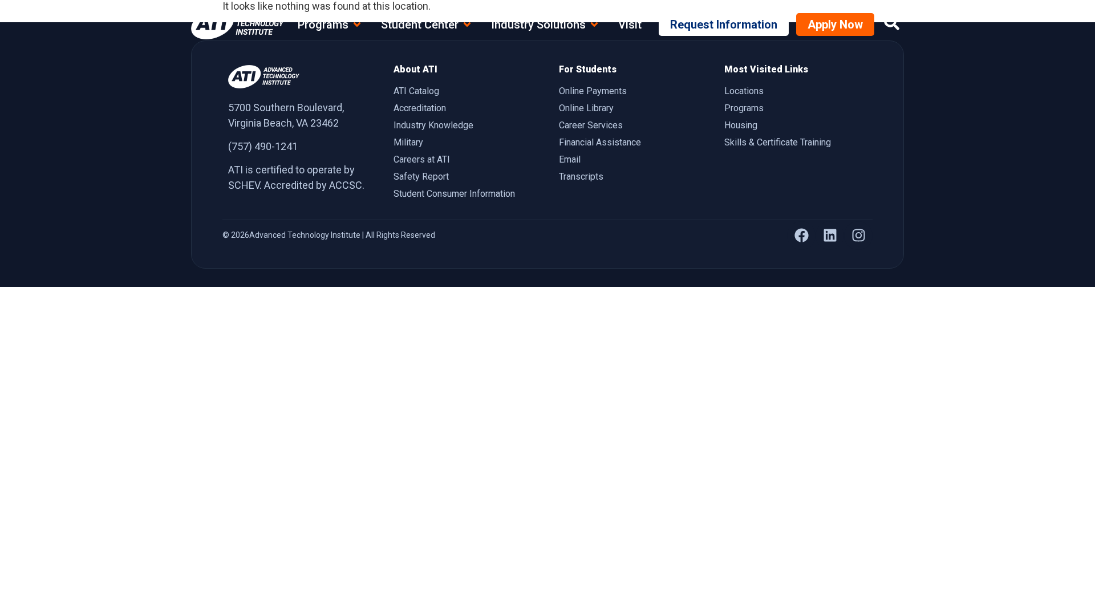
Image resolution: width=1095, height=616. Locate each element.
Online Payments (593, 91)
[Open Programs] (357, 24)
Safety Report (421, 176)
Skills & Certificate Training (777, 142)
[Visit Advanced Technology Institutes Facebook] (801, 235)
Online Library (586, 108)
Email (570, 159)
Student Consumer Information (454, 193)
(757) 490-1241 (263, 146)
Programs (744, 108)
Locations (744, 91)
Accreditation (420, 108)
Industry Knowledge (433, 125)
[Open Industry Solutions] (594, 24)
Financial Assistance (600, 142)
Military (408, 142)
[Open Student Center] (467, 24)
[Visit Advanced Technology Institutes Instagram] (858, 235)
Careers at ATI (422, 159)
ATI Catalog (416, 91)
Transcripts (581, 176)
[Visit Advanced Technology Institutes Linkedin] (830, 235)
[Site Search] (891, 22)
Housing (740, 125)
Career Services (591, 125)
